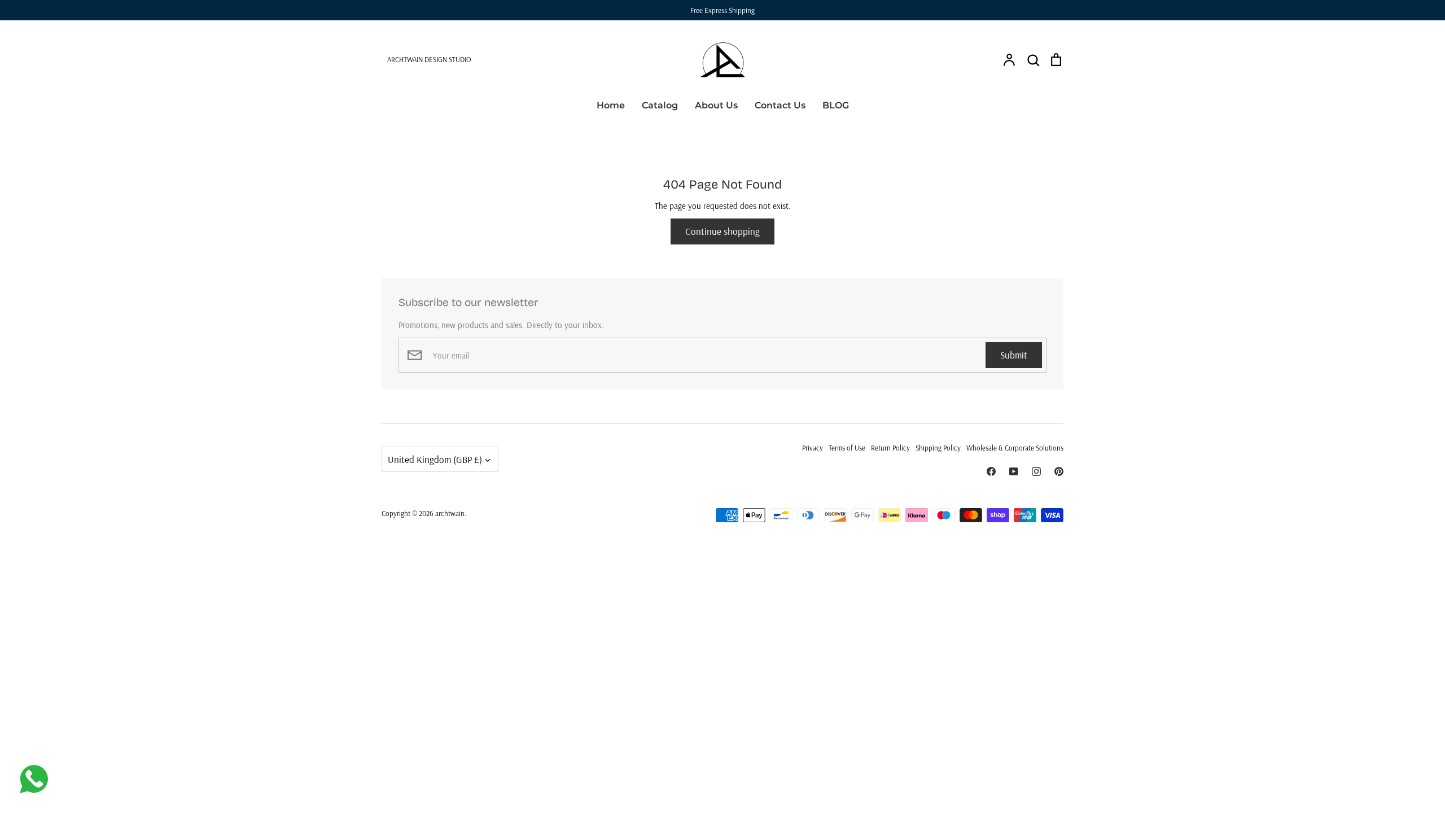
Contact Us (780, 105)
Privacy (812, 447)
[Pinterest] (1059, 471)
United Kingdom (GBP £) (435, 459)
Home (611, 105)
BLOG (835, 105)
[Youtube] (1013, 471)
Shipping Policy (938, 447)
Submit (1013, 355)
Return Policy (890, 447)
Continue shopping (722, 231)
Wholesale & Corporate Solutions (1014, 447)
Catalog (660, 105)
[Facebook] (991, 471)
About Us (716, 105)
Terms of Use (847, 447)
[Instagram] (1036, 471)
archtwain (450, 513)
